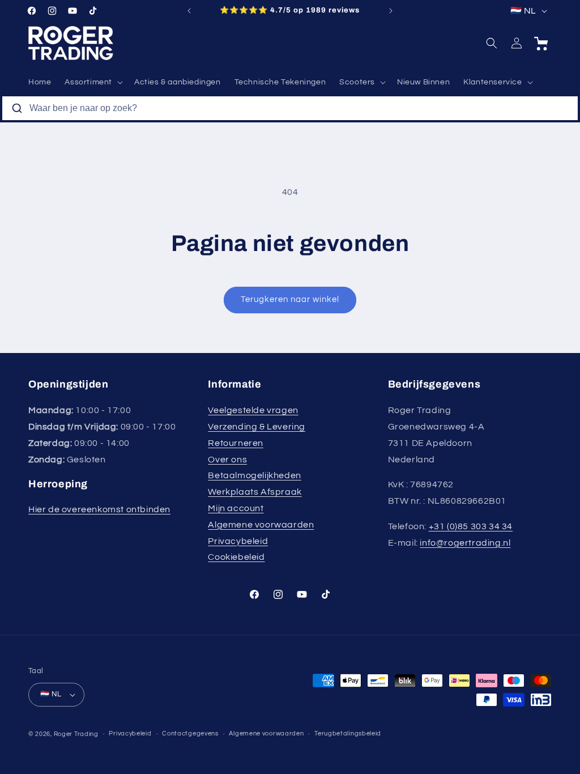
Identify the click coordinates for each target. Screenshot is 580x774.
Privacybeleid (238, 541)
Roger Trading (76, 734)
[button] (92, 82)
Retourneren (235, 443)
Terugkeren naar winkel (290, 299)
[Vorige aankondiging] (189, 11)
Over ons (227, 459)
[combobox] (290, 108)
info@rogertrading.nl (465, 542)
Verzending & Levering (256, 426)
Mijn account (235, 508)
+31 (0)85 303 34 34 (471, 526)
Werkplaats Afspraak (254, 491)
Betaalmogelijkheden (254, 475)
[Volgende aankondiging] (390, 11)
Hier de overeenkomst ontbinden (99, 509)
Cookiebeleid (236, 557)
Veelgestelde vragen (253, 410)
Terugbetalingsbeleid (347, 733)
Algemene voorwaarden (261, 524)
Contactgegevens (190, 733)
